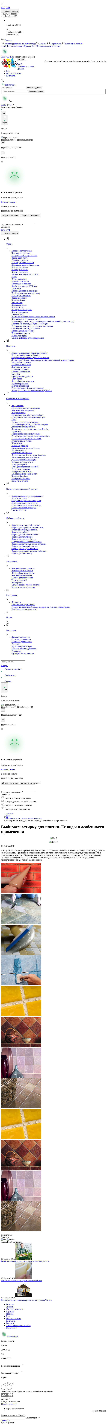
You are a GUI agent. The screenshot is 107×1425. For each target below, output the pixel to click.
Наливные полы (18, 450)
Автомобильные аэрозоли (23, 568)
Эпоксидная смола (19, 270)
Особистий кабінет (73, 44)
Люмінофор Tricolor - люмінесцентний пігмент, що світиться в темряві (42, 360)
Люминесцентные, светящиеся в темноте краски (33, 317)
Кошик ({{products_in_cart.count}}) (20, 44)
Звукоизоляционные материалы (25, 408)
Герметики (16, 431)
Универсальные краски (21, 310)
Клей (13, 420)
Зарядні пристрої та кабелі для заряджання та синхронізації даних (40, 607)
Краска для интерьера (21, 284)
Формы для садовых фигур (23, 539)
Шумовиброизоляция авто (23, 573)
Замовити (5, 1420)
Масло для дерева (19, 335)
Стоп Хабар (16, 379)
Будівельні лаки (18, 300)
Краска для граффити (21, 295)
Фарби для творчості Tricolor (24, 286)
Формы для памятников (22, 537)
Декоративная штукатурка (23, 427)
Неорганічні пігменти (21, 362)
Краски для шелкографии (22, 331)
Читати (46, 1261)
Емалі (14, 277)
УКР (8, 8)
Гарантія (10, 1311)
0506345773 (9, 85)
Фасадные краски (19, 298)
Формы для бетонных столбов (24, 534)
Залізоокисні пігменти (21, 365)
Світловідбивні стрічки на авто (25, 585)
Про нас (28, 46)
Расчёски (15, 644)
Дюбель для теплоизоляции (23, 460)
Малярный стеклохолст (21, 471)
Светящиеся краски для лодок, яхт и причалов (32, 326)
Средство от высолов (20, 469)
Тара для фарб (17, 314)
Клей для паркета (19, 464)
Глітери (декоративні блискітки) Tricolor (29, 353)
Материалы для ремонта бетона (25, 448)
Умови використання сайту (18, 1325)
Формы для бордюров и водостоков (27, 527)
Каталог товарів (11, 11)
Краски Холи (17, 307)
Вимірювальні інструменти (23, 609)
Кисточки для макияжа (21, 642)
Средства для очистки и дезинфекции (28, 417)
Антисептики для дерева (22, 462)
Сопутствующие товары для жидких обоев (30, 436)
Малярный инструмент (21, 453)
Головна (8, 40)
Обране (43, 44)
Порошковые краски (20, 333)
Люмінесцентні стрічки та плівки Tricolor (29, 429)
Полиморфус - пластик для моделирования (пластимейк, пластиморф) (42, 321)
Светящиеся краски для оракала (25, 328)
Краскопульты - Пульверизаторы (25, 319)
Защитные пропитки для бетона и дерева (29, 424)
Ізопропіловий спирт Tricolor (24, 255)
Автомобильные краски (22, 571)
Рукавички (16, 651)
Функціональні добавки (22, 376)
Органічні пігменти (20, 369)
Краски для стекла (19, 267)
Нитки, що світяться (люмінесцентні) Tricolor (31, 390)
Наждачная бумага (19, 481)
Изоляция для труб (19, 445)
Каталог (21, 59)
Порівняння (56, 44)
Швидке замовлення (10, 215)
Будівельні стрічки (19, 476)
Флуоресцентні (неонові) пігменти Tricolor (30, 357)
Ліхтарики (16, 602)
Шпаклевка (16, 443)
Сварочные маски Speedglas (23, 508)
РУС (3, 8)
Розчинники (16, 302)
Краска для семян (19, 305)
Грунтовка (16, 288)
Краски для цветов (19, 312)
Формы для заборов (20, 532)
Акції (3, 46)
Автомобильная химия (21, 575)
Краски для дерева (19, 272)
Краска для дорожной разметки (25, 265)
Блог (34, 46)
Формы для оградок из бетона (24, 548)
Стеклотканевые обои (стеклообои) (27, 415)
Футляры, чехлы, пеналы (22, 653)
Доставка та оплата (15, 46)
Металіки (15, 374)
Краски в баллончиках (21, 251)
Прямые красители (19, 383)
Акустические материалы (22, 410)
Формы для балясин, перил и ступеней (28, 544)
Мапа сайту (11, 1328)
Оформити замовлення (30, 215)
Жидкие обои (17, 405)
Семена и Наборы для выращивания (27, 338)
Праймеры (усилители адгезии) (25, 293)
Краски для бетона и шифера (24, 291)
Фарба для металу (19, 258)
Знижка (9, 1307)
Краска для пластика (20, 253)
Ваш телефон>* (33, 1418)
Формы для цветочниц (21, 553)
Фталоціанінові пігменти (22, 381)
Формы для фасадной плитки (24, 546)
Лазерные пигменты (20, 367)
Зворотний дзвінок (34, 88)
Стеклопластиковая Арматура (24, 422)
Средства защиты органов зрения (26, 500)
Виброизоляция (18, 413)
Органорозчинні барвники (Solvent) (27, 388)
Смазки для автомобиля (22, 578)
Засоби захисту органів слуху (24, 503)
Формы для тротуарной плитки (25, 525)
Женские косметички (20, 637)
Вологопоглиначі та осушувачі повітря (28, 455)
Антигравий (17, 582)
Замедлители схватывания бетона (26, 541)
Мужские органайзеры (21, 646)
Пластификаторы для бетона (24, 530)
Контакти (56, 46)
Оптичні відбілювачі (20, 372)
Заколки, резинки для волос (23, 649)
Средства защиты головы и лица (26, 505)
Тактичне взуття (18, 510)
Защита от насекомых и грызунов (26, 438)
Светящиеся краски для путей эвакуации (29, 324)
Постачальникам (44, 46)
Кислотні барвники (20, 386)
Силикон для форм (19, 260)
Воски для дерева (19, 279)
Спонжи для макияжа (21, 639)
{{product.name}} (8, 1404)
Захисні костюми (19, 498)
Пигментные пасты (20, 281)
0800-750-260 (7, 57)
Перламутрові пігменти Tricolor (25, 355)
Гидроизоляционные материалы (25, 434)
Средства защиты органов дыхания (27, 496)
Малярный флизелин (20, 478)
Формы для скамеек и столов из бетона (28, 551)
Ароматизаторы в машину (23, 587)
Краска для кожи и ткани (22, 262)
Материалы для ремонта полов (25, 457)
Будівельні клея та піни (21, 441)
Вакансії (10, 1323)
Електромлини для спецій (23, 604)
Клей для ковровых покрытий (24, 467)
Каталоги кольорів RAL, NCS (24, 274)
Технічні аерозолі (19, 580)
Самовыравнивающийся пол (24, 474)
